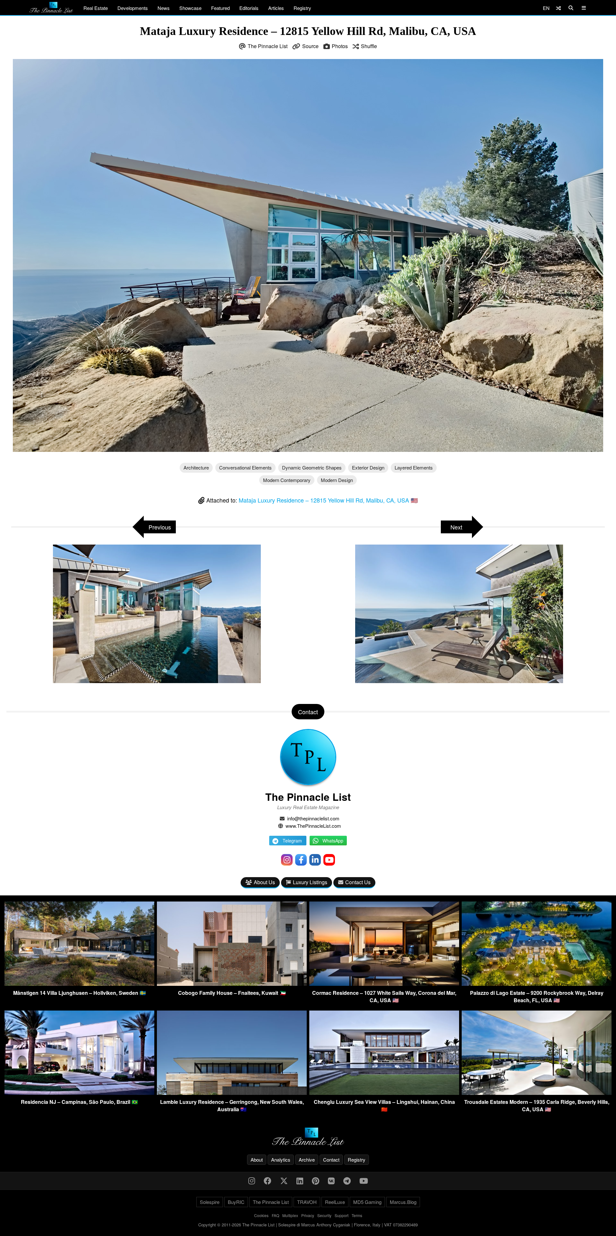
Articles (276, 7)
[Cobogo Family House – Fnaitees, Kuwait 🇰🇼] (232, 983)
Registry (302, 7)
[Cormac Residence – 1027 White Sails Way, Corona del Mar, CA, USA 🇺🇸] (384, 983)
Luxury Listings (310, 882)
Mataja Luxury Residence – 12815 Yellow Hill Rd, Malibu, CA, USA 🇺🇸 (328, 500)
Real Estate (95, 7)
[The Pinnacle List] (308, 1137)
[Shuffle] (558, 8)
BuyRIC (236, 1201)
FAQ (275, 1215)
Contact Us (358, 882)
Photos (340, 46)
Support (341, 1215)
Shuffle (369, 46)
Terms (357, 1215)
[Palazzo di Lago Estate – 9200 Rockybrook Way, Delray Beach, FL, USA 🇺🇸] (537, 983)
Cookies (261, 1215)
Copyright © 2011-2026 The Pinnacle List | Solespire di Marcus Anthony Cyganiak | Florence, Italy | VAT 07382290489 (308, 1225)
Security (324, 1215)
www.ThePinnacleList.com (313, 825)
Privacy (307, 1215)
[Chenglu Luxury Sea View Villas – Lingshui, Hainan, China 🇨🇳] (384, 1092)
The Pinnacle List (267, 46)
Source (310, 46)
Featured (220, 7)
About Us (264, 882)
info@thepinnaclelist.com (313, 818)
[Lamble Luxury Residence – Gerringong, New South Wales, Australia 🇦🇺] (232, 1092)
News (164, 7)
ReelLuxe (335, 1201)
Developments (132, 7)
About (257, 1159)
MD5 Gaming (367, 1201)
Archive (307, 1159)
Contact (331, 1159)
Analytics (280, 1159)
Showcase (190, 7)
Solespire (209, 1201)
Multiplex (290, 1215)
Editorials (249, 7)
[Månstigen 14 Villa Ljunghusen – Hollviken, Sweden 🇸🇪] (79, 983)
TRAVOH (307, 1201)
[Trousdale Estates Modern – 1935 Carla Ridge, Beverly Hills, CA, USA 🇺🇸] (537, 1092)
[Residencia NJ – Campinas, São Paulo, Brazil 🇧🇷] (79, 1092)
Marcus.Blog (403, 1201)
